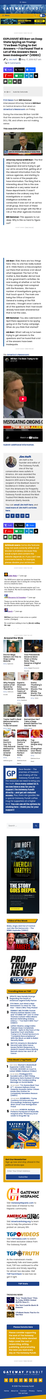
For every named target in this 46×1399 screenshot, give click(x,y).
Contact (23, 1391)
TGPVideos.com (19, 1238)
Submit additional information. (18, 444)
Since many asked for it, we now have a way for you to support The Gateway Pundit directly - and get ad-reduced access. (22, 789)
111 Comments (14, 63)
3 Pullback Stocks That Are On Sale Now (27, 1314)
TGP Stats (23, 1283)
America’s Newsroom (14, 109)
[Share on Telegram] (26, 75)
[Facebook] (21, 1380)
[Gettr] (11, 1380)
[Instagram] (35, 1380)
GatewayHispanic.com (22, 1202)
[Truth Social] (6, 1380)
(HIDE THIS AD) (28, 33)
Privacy (32, 1391)
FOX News (8, 100)
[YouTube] (40, 1380)
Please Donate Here (23, 1327)
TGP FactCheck (14, 1274)
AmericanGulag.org (21, 1221)
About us (14, 1391)
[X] (16, 1380)
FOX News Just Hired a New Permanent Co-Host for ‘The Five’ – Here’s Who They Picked (23, 1006)
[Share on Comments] (5, 81)
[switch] (43, 15)
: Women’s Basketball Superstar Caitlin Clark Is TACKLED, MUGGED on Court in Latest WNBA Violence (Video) (23, 1068)
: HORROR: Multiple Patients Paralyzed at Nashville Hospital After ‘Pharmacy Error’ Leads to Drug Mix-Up (25, 1113)
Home (6, 1391)
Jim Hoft (25, 457)
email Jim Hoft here (23, 504)
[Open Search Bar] (35, 15)
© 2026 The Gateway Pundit (23, 1386)
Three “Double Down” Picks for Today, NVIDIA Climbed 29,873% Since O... (27, 1300)
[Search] (36, 825)
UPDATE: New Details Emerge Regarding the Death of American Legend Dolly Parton (23, 998)
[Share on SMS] (10, 81)
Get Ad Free (23, 1393)
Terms (39, 1391)
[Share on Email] (15, 81)
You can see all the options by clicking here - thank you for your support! (23, 807)
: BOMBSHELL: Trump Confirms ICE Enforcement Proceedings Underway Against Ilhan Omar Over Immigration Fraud (25, 1102)
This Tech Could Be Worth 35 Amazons (27, 1306)
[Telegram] (30, 1380)
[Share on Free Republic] (36, 75)
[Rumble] (26, 1380)
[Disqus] (23, 600)
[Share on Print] (19, 81)
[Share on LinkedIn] (31, 75)
